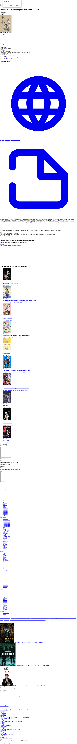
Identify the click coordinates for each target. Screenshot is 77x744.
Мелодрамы (5, 496)
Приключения (5, 541)
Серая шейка (2, 689)
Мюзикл (4, 539)
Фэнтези (4, 507)
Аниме (4, 485)
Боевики (4, 487)
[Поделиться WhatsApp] (4, 257)
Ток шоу (4, 573)
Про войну (5, 489)
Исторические (5, 493)
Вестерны (4, 488)
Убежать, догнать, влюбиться (6, 718)
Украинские (5, 601)
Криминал (5, 535)
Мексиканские (5, 596)
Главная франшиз (42, 620)
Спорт (4, 572)
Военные (4, 529)
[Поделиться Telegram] (4, 262)
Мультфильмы (5, 519)
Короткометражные (6, 536)
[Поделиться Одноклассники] (4, 255)
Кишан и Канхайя (3, 730)
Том (38, 620)
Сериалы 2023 (5, 583)
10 (3, 44)
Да (1, 466)
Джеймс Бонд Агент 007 (9, 620)
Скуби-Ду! (2, 620)
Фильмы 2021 (5, 509)
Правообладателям (4, 738)
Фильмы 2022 (5, 510)
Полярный (2, 697)
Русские (4, 606)
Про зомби (53, 618)
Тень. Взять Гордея (4, 710)
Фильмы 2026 (5, 514)
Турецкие (4, 604)
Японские (5, 591)
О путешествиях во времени (60, 618)
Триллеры (5, 503)
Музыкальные (5, 497)
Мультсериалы (5, 567)
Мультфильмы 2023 (6, 523)
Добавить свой (8, 58)
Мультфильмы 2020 (6, 520)
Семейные (5, 501)
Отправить (3, 458)
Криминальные (6, 495)
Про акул (68, 618)
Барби (36, 620)
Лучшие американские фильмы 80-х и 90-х (29, 618)
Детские (4, 491)
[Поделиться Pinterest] (4, 259)
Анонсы (4, 614)
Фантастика (5, 505)
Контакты (10, 738)
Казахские (5, 598)
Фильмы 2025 (5, 513)
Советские (5, 609)
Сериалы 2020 (5, 579)
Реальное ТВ (5, 570)
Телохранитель (3, 714)
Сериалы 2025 (5, 585)
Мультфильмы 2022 (6, 522)
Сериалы (4, 553)
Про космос (19, 618)
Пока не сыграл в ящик (4, 706)
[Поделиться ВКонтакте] (4, 250)
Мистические (5, 578)
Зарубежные (5, 600)
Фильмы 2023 (5, 511)
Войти (2, 235)
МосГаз (33, 620)
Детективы (5, 490)
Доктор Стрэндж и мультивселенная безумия (9, 693)
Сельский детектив (17, 620)
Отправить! (3, 481)
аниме (4, 47)
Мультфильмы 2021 (6, 521)
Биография (5, 486)
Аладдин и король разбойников (6, 734)
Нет (3, 466)
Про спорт (5, 502)
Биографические (6, 530)
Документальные (6, 531)
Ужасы (4, 504)
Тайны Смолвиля (3, 726)
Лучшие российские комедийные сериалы (8, 618)
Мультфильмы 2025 (6, 525)
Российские (5, 602)
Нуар (4, 506)
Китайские (5, 592)
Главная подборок (73, 618)
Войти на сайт (24, 740)
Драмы (4, 492)
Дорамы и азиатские (7, 590)
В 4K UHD (5, 515)
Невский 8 (2, 722)
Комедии (4, 494)
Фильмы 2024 (5, 512)
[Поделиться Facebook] (4, 253)
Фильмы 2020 (5, 508)
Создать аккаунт (7, 235)
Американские (5, 597)
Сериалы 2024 (5, 584)
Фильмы (4, 484)
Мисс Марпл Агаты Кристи (26, 620)
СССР (4, 599)
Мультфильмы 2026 (6, 526)
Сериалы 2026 (5, 586)
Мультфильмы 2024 (6, 524)
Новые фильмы (6, 613)
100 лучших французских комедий (44, 618)
